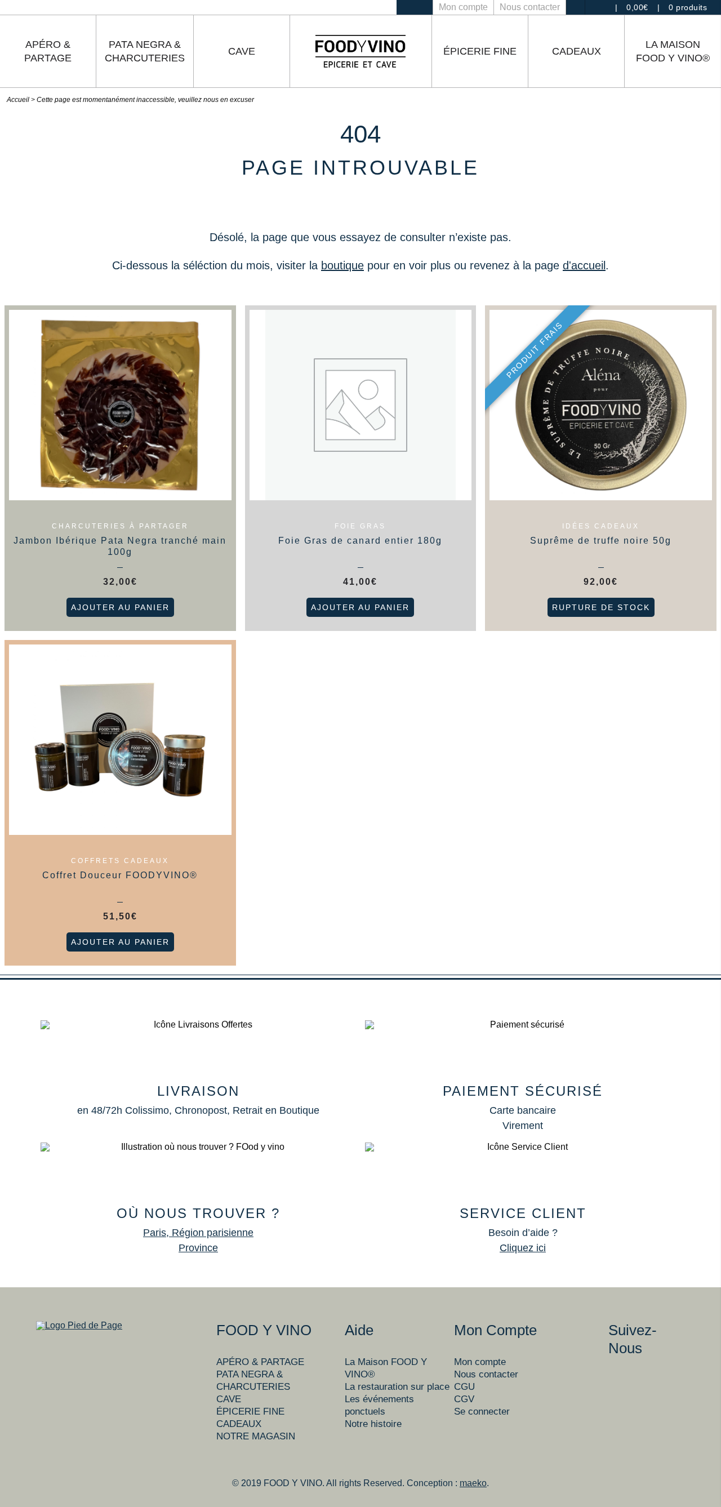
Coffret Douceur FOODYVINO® (120, 875)
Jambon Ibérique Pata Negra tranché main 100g (120, 546)
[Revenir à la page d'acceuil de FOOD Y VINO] (360, 51)
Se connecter (482, 1411)
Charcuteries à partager (120, 526)
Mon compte (463, 7)
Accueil (18, 100)
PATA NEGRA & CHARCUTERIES (145, 51)
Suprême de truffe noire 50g (600, 540)
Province (198, 1247)
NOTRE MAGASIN (255, 1436)
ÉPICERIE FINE (480, 51)
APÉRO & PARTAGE (48, 51)
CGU (464, 1386)
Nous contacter (530, 7)
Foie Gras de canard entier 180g (360, 540)
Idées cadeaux (600, 526)
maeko (473, 1483)
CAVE (241, 51)
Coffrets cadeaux (120, 860)
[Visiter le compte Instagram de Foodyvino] (406, 7)
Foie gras (360, 526)
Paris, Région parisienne (198, 1232)
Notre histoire (373, 1424)
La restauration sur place (397, 1386)
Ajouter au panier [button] (120, 607)
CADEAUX (576, 51)
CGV (464, 1399)
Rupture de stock (601, 607)
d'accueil (584, 265)
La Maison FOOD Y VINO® (673, 51)
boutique (342, 265)
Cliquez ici (523, 1247)
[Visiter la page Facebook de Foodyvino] (424, 7)
